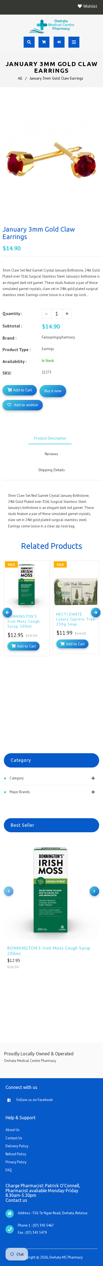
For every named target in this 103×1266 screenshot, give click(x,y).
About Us (12, 1129)
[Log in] (59, 42)
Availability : (14, 361)
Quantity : (12, 313)
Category (17, 778)
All (20, 78)
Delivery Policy (16, 1146)
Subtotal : (12, 326)
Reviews (51, 453)
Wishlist (90, 6)
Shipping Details (51, 469)
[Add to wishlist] (44, 565)
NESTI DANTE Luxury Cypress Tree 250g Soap (75, 619)
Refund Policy (15, 1154)
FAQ (8, 1170)
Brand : (9, 338)
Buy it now (52, 390)
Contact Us (13, 1138)
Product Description (50, 438)
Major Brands (20, 792)
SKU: (7, 373)
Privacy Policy (15, 1162)
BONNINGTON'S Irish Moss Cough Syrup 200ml (48, 950)
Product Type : (16, 349)
